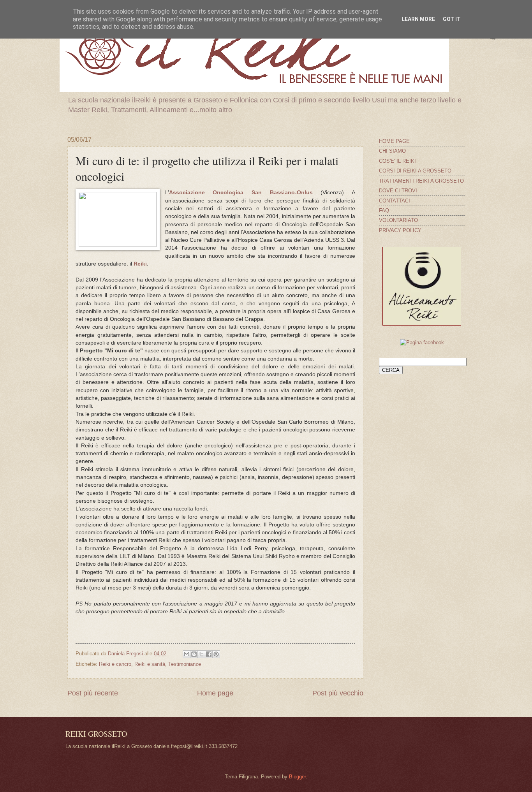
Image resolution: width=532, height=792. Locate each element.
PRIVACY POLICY (400, 230)
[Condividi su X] (201, 654)
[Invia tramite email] (186, 654)
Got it (452, 19)
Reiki (140, 264)
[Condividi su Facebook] (209, 654)
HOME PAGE (394, 141)
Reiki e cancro (115, 664)
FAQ (384, 210)
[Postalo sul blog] (194, 654)
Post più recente (92, 693)
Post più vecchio (337, 693)
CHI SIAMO (392, 151)
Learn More (418, 19)
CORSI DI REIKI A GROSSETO (415, 171)
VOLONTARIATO (398, 220)
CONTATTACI (394, 201)
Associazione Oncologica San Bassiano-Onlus (241, 192)
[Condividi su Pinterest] (216, 654)
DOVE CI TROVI (398, 191)
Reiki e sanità (149, 664)
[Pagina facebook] (422, 342)
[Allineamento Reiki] (421, 324)
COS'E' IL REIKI (397, 161)
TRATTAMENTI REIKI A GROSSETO (421, 181)
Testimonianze (184, 664)
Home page (215, 693)
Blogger (297, 777)
